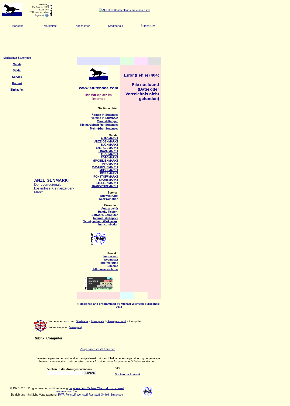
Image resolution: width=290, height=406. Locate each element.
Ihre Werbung (109, 262)
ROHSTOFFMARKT (105, 176)
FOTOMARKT (109, 157)
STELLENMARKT (107, 183)
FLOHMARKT (109, 154)
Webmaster (111, 259)
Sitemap (112, 266)
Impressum (148, 25)
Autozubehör (109, 208)
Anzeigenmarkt (116, 321)
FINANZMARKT (108, 151)
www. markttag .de (92, 281)
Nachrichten (83, 25)
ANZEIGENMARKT (106, 141)
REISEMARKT (109, 173)
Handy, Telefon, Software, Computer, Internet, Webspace (105, 215)
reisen (108, 281)
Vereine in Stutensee (104, 118)
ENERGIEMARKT (107, 148)
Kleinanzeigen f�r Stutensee (99, 124)
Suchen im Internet (127, 374)
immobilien (105, 286)
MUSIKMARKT (109, 170)
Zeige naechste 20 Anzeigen (97, 349)
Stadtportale (115, 25)
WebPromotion (108, 199)
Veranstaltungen (107, 121)
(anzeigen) (75, 327)
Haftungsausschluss (105, 269)
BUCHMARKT (109, 144)
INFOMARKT (110, 163)
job (109, 278)
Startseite (17, 25)
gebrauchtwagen (103, 289)
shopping (106, 283)
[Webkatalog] (41, 16)
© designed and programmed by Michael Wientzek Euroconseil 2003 (118, 305)
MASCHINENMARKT (105, 167)
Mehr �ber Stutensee (104, 128)
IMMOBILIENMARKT (105, 160)
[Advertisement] (77, 40)
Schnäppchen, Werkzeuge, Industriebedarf (100, 223)
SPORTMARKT (108, 179)
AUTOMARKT (109, 138)
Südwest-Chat (109, 195)
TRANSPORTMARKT (105, 186)
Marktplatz (50, 25)
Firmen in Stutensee (105, 114)
